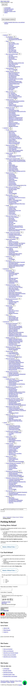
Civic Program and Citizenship (15, 39)
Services (10, 257)
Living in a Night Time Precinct (15, 420)
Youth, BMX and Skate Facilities (16, 150)
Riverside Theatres (13, 189)
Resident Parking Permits (14, 123)
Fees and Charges (12, 51)
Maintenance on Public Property (15, 118)
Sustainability (9, 270)
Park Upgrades (12, 219)
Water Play (11, 224)
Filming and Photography (14, 143)
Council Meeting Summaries (15, 440)
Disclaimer (12, 681)
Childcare (11, 248)
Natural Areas (9, 305)
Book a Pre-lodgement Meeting (15, 327)
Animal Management (13, 87)
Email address (6, 592)
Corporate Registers (13, 468)
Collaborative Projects (13, 281)
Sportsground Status (13, 146)
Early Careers (12, 460)
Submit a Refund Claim (8, 547)
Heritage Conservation (13, 372)
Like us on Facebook (7, 649)
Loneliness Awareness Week (15, 245)
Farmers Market (12, 139)
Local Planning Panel (13, 352)
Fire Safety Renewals (13, 394)
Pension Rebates (12, 47)
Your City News (12, 454)
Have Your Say (9, 490)
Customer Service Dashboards (15, 475)
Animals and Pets (9, 99)
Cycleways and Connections (15, 155)
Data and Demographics (14, 428)
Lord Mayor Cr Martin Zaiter (15, 432)
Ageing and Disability (10, 239)
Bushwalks (11, 222)
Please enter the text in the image (9, 604)
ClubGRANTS (12, 211)
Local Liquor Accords (13, 417)
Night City (8, 414)
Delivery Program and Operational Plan (17, 481)
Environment (6, 268)
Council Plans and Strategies (15, 485)
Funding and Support (10, 378)
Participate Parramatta (13, 493)
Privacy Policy (18, 681)
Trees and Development (14, 375)
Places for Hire (9, 195)
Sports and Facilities (10, 145)
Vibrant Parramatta (13, 193)
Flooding (11, 300)
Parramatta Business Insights (15, 403)
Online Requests (6, 630)
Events (7, 129)
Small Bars (11, 418)
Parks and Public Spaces (11, 215)
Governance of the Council (14, 427)
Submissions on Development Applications (18, 336)
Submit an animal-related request (16, 105)
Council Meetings (12, 464)
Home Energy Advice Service (15, 292)
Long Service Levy (13, 344)
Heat (10, 276)
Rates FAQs (11, 48)
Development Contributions (15, 348)
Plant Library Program (13, 288)
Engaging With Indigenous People (16, 265)
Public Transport (12, 157)
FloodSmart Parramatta (14, 301)
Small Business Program (14, 381)
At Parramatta (6, 668)
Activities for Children (13, 251)
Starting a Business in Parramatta (16, 380)
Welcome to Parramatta (14, 38)
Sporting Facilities (12, 202)
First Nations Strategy (13, 263)
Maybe (7, 581)
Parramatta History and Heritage (10, 676)
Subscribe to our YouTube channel (10, 652)
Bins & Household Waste (14, 72)
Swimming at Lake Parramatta (15, 235)
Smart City (11, 502)
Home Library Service (13, 169)
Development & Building (14, 75)
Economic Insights (13, 402)
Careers (8, 682)
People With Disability (13, 241)
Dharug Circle (12, 267)
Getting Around (9, 153)
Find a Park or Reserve (14, 217)
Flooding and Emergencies (11, 298)
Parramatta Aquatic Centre (14, 233)
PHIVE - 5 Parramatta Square (15, 200)
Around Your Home (10, 107)
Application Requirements (14, 328)
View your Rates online (14, 43)
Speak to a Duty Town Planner (15, 326)
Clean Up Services (13, 59)
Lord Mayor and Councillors (12, 431)
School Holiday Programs (14, 254)
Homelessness (12, 174)
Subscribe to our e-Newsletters (9, 656)
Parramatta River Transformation (16, 500)
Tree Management (12, 76)
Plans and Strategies (10, 358)
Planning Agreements (13, 349)
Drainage (11, 85)
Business (5, 377)
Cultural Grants (12, 208)
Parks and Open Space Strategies (16, 486)
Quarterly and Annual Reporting (16, 472)
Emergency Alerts (12, 302)
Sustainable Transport (13, 278)
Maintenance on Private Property (16, 117)
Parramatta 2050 (12, 484)
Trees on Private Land (13, 317)
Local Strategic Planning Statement (16, 362)
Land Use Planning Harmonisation (16, 368)
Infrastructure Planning (11, 346)
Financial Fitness (12, 175)
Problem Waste (12, 65)
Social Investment (12, 184)
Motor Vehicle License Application (16, 332)
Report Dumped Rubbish (14, 115)
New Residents (9, 36)
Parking (10, 154)
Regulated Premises (13, 389)
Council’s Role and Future (14, 425)
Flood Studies (12, 304)
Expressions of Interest (13, 412)
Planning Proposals (13, 369)
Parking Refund (12, 125)
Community (5, 127)
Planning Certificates (13, 331)
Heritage (10, 192)
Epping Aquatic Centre (14, 237)
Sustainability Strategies (14, 273)
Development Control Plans (15, 361)
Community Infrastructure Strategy (16, 366)
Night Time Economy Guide (15, 419)
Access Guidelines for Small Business (17, 384)
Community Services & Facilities (16, 78)
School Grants (12, 213)
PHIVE (10, 163)
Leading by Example (13, 280)
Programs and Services (13, 102)
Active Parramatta (12, 134)
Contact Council (9, 443)
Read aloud (4, 603)
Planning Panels (9, 351)
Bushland (11, 307)
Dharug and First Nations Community (17, 262)
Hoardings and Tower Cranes (15, 333)
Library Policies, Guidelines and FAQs (17, 171)
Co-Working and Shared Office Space (17, 203)
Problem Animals (12, 104)
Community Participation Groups (16, 227)
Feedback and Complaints (14, 447)
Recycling (11, 61)
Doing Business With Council (12, 406)
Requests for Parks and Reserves (16, 225)
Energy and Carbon (13, 274)
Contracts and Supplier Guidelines (16, 409)
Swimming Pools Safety (14, 110)
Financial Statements (13, 473)
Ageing (10, 240)
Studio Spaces (12, 198)
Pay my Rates (12, 42)
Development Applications (11, 323)
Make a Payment (9, 91)
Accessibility (3, 682)
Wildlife (10, 308)
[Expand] (9, 35)
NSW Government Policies (14, 363)
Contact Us (11, 444)
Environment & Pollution (14, 86)
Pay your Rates (12, 93)
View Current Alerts (13, 69)
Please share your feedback (9, 586)
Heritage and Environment (11, 371)
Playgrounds (11, 218)
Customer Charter (12, 449)
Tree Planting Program (13, 320)
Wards (10, 435)
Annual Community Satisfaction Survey (17, 494)
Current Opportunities (13, 459)
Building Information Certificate (15, 340)
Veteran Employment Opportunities (16, 461)
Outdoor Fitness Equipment (15, 151)
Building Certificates (10, 337)
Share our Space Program (14, 230)
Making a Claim (12, 452)
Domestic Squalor (12, 116)
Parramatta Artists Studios (14, 188)
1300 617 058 (6, 628)
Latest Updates (9, 436)
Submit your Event (13, 141)
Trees (7, 314)
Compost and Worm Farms (14, 286)
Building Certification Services (15, 339)
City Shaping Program (13, 499)
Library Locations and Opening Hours (17, 160)
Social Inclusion (12, 182)
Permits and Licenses (13, 395)
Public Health (12, 88)
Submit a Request (10, 71)
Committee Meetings (13, 465)
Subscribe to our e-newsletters (15, 453)
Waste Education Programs (14, 66)
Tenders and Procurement (14, 408)
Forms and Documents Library (15, 356)
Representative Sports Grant (15, 210)
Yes (6, 579)
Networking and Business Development (17, 404)
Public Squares (12, 228)
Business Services (12, 382)
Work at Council (9, 456)
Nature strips (11, 109)
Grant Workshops (12, 214)
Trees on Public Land (13, 318)
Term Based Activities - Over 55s (16, 244)
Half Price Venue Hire (13, 196)
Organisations (12, 259)
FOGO (10, 60)
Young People (12, 252)
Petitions (10, 469)
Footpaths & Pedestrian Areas (15, 81)
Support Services (9, 172)
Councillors (11, 433)
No (6, 582)
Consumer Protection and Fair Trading (17, 392)
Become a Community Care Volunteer (17, 243)
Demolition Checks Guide (14, 342)
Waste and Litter (12, 279)
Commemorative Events (14, 136)
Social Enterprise (12, 176)
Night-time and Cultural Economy (16, 400)
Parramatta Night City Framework (16, 416)
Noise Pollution (12, 112)
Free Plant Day (12, 291)
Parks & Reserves (12, 77)
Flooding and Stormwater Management (17, 374)
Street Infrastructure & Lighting (15, 82)
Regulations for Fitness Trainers (15, 393)
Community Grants (13, 206)
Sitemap (12, 682)
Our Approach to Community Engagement (18, 492)
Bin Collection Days (13, 56)
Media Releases (12, 439)
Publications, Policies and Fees (12, 477)
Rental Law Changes (13, 122)
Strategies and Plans (13, 221)
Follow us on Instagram (8, 651)
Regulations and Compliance (12, 386)
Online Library (12, 165)
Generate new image (6, 601)
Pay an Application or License (15, 96)
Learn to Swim (12, 236)
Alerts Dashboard (10, 68)
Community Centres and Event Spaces (17, 197)
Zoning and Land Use (13, 396)
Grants (7, 205)
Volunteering (11, 179)
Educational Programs (10, 284)
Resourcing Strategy (13, 483)
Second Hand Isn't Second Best (15, 296)
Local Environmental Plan (14, 360)
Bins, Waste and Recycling (12, 54)
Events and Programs (13, 168)
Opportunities (12, 283)
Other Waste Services (13, 64)
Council (5, 422)
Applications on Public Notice (15, 334)
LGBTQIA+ (8, 256)
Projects (7, 496)
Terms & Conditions (5, 681)
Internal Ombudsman (13, 451)
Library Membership (13, 166)
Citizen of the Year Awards (14, 137)
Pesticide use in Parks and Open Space (17, 229)
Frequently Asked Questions (15, 345)
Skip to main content (5, 1)
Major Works (11, 497)
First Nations (8, 260)
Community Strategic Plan (14, 480)
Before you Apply (12, 324)
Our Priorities (11, 272)
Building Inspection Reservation (15, 341)
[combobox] (8, 19)
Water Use (11, 275)
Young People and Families (12, 247)
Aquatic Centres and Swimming (13, 232)
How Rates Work (12, 50)
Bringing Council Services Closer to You (17, 185)
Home (4, 517)
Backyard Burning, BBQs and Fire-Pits (17, 111)
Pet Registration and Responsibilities (16, 101)
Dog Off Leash (12, 223)
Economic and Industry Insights (13, 398)
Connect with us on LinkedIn (9, 654)
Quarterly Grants (12, 209)
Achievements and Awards (14, 429)
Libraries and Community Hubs (13, 158)
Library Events (12, 133)
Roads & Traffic (12, 80)
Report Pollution (12, 113)
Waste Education (12, 297)
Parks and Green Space (14, 310)
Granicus (20, 684)
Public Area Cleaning (13, 73)
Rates (7, 41)
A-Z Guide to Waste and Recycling (16, 62)
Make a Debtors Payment (14, 95)
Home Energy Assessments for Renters (17, 293)
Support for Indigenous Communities (17, 264)
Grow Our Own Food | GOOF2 (15, 287)
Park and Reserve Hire (13, 201)
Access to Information (13, 448)
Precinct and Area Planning (14, 364)
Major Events (11, 132)
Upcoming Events (12, 131)
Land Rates (11, 46)
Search (2, 509)
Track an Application (13, 329)
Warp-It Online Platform (14, 294)
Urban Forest (11, 312)
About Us (8, 424)
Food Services (12, 181)
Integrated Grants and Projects (15, 501)
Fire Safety (11, 89)
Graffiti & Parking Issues (14, 83)
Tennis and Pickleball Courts (15, 147)
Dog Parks (11, 103)
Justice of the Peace (13, 167)
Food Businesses (12, 388)
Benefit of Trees (12, 316)
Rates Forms (11, 45)
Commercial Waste (13, 390)
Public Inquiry (12, 441)
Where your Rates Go (13, 52)
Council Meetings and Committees (13, 463)
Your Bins (11, 55)
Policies (10, 487)
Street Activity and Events (14, 142)
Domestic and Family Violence (15, 253)
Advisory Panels (12, 467)
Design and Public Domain (14, 367)
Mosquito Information (13, 126)
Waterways (11, 309)
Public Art (11, 190)
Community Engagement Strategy (16, 479)
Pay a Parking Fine (13, 94)
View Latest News (13, 438)
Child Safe (11, 249)
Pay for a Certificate (13, 97)
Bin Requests (11, 58)
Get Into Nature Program (14, 289)
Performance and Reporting (12, 471)
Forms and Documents (11, 355)
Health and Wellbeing (13, 177)
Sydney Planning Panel (14, 353)
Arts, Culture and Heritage (11, 187)
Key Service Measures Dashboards (16, 476)
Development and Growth (14, 401)
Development (6, 321)
